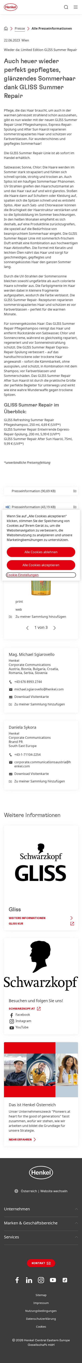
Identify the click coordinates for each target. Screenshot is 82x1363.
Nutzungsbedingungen (41, 1311)
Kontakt (38, 1263)
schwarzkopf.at (22, 1008)
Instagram (23, 1021)
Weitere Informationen (27, 918)
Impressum (41, 1303)
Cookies (41, 1326)
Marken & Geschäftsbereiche (31, 1223)
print (19, 601)
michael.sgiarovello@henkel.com (39, 689)
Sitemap (41, 1295)
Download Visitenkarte (31, 697)
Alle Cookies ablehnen (41, 552)
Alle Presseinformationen (52, 28)
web (19, 609)
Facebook (23, 1014)
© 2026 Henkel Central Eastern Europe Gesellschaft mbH (41, 1342)
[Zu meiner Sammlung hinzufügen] (74, 491)
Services (11, 1237)
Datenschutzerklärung (41, 1319)
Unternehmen (17, 1209)
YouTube (22, 1027)
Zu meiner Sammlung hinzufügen (41, 616)
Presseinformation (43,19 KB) (34, 507)
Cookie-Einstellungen (23, 575)
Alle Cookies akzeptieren (40, 565)
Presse (20, 28)
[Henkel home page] (6, 29)
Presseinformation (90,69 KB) (34, 491)
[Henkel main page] (10, 7)
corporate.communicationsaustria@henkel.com (42, 764)
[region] (41, 545)
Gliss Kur (16, 923)
